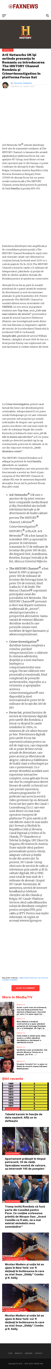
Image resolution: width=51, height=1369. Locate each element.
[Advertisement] (25, 117)
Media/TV (19, 1353)
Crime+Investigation (28, 978)
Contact (39, 1353)
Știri (10, 1353)
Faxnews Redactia (23, 83)
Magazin (28, 1353)
